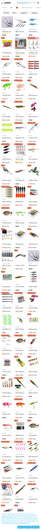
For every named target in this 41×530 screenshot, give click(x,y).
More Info (35, 527)
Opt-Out (27, 527)
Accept (21, 527)
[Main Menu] (2, 3)
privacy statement (7, 517)
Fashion (38, 7)
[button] (34, 3)
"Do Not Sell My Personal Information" (15, 523)
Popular (4, 7)
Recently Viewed (27, 7)
